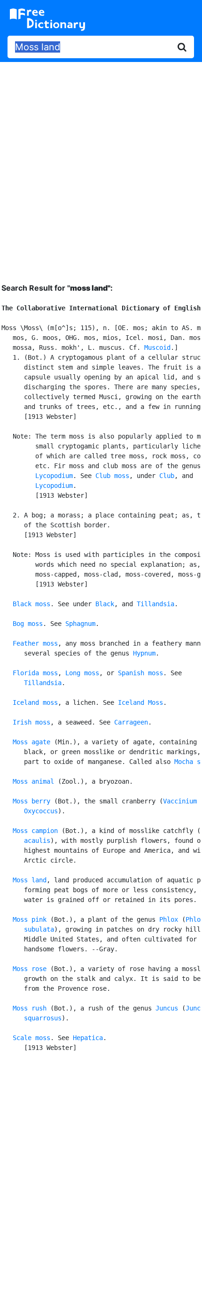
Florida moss (35, 673)
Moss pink (30, 919)
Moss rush (30, 1008)
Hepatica (88, 1037)
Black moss (31, 604)
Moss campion (35, 830)
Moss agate (31, 742)
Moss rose (30, 968)
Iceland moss (35, 702)
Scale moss (31, 1037)
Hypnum (144, 653)
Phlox (168, 919)
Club (166, 475)
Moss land (30, 880)
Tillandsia (155, 604)
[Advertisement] (101, 165)
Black (104, 604)
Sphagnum (80, 623)
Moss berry (31, 801)
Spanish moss (140, 673)
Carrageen (131, 722)
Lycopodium (54, 475)
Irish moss (31, 722)
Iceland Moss (140, 702)
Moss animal (33, 781)
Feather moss (35, 643)
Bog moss (28, 623)
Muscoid (157, 347)
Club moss (112, 475)
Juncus (166, 1008)
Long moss (82, 673)
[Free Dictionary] (47, 20)
